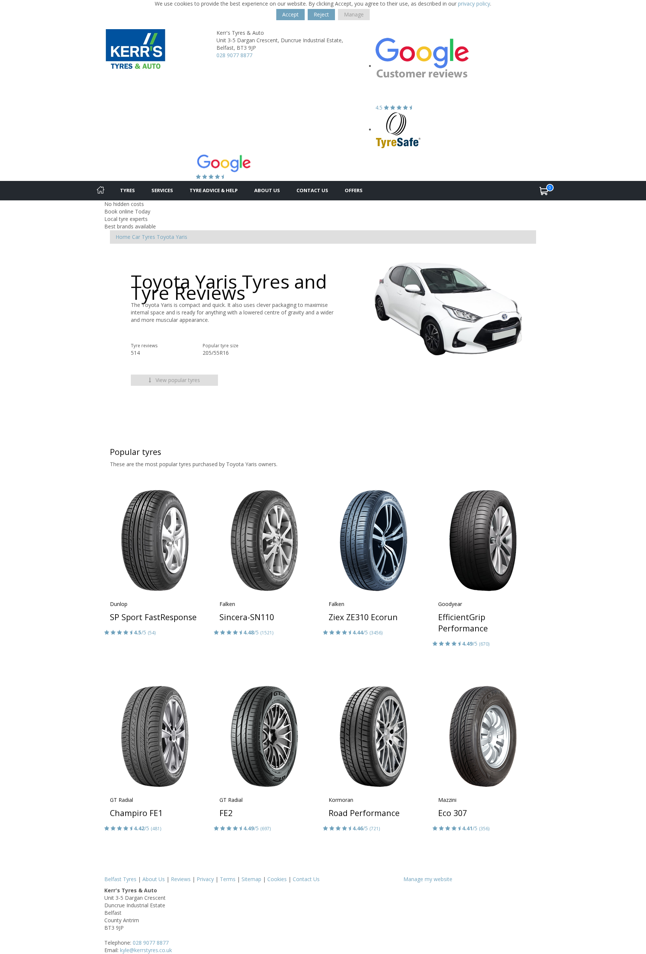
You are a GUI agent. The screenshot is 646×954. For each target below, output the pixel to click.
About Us (267, 190)
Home (123, 236)
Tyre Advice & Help (214, 190)
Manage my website (427, 879)
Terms (228, 879)
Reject (321, 14)
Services (162, 190)
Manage (354, 14)
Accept (290, 14)
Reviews (181, 879)
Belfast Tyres (120, 879)
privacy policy (474, 3)
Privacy (205, 879)
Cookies (277, 879)
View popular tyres (177, 380)
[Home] (100, 190)
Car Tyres (143, 236)
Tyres (127, 190)
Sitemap (251, 879)
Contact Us (312, 190)
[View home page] (135, 49)
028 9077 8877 (234, 55)
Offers (354, 190)
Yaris (181, 236)
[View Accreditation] (398, 129)
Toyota (165, 236)
